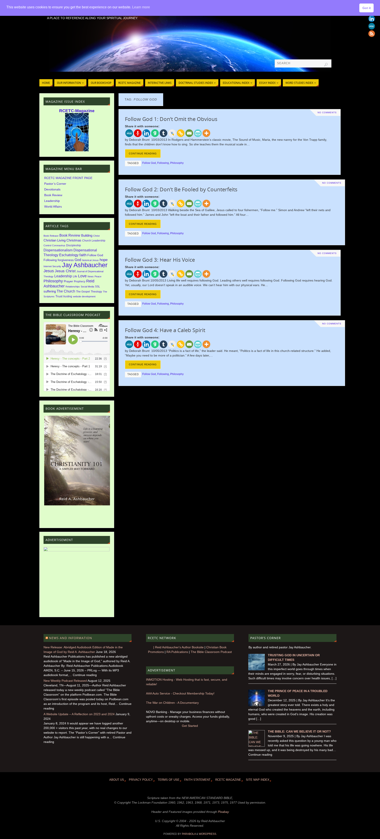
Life (75, 276)
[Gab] (155, 133)
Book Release (51, 235)
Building (86, 235)
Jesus (49, 271)
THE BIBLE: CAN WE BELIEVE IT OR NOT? (299, 731)
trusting (67, 296)
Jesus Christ (65, 271)
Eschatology (69, 255)
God (78, 260)
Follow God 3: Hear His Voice (160, 259)
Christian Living (55, 240)
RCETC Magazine (228, 779)
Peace (98, 276)
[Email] (189, 133)
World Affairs (53, 206)
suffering (50, 291)
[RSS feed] (371, 33)
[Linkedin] (371, 18)
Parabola (189, 833)
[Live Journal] (172, 133)
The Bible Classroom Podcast (211, 652)
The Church (66, 291)
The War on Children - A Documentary (172, 702)
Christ (96, 235)
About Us (116, 779)
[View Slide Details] (77, 460)
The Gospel (83, 291)
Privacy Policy (141, 779)
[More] (206, 133)
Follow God (149, 163)
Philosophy (177, 163)
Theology (96, 291)
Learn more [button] (141, 7)
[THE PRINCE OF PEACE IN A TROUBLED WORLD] (256, 705)
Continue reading (143, 153)
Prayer (68, 281)
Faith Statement (197, 779)
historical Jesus (90, 260)
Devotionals (52, 189)
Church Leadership (93, 240)
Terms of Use (168, 779)
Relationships (73, 286)
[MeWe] (129, 133)
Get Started (190, 725)
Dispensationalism (58, 250)
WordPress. (208, 833)
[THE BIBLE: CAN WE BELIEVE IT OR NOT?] (256, 745)
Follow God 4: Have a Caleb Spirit (165, 330)
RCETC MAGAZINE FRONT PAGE (68, 178)
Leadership (52, 201)
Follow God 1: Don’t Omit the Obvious (171, 118)
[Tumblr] (163, 133)
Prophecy (79, 281)
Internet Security (52, 266)
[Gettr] (138, 133)
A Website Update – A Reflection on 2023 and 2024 (79, 714)
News (91, 276)
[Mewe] (371, 26)
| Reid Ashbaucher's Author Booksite (178, 647)
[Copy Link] (181, 133)
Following (163, 163)
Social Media (87, 286)
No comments (327, 112)
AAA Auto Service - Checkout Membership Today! (180, 693)
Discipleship (73, 245)
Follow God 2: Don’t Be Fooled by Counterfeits (181, 189)
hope (104, 260)
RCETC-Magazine (77, 110)
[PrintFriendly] (198, 133)
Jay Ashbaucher (85, 265)
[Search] (326, 64)
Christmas (73, 240)
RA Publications (177, 652)
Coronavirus (58, 245)
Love (82, 276)
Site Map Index (257, 779)
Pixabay (223, 811)
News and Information (70, 638)
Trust (58, 296)
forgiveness (66, 260)
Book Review (53, 195)
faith (82, 255)
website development (84, 296)
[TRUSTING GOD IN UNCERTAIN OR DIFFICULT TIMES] (256, 669)
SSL (97, 286)
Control (47, 245)
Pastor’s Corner (55, 183)
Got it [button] (366, 8)
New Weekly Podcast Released (65, 680)
